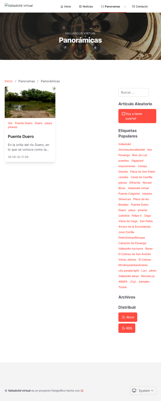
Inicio (67, 6)
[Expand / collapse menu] (124, 6)
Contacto (142, 6)
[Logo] (19, 6)
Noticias (88, 6)
